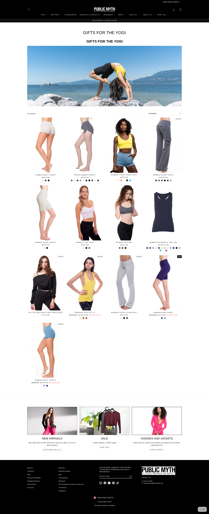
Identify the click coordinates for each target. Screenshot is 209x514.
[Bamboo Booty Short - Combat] (46, 180)
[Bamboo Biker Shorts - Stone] (44, 248)
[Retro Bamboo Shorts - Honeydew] (83, 180)
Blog (60, 474)
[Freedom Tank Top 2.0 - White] (89, 318)
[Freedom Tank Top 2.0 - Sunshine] (80, 318)
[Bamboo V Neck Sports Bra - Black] (127, 180)
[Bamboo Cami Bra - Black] (126, 248)
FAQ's (29, 474)
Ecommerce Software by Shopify (104, 505)
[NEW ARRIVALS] (52, 421)
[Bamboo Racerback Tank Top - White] (163, 250)
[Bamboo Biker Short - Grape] (162, 318)
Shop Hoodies (156, 450)
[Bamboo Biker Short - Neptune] (165, 318)
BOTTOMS (55, 15)
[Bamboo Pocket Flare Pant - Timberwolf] (121, 318)
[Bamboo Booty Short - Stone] (43, 180)
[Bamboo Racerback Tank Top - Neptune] (171, 248)
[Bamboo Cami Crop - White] (80, 248)
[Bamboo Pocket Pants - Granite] (168, 180)
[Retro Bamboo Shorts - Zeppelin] (72, 180)
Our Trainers (62, 487)
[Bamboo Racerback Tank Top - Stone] (156, 248)
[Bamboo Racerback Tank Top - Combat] (150, 248)
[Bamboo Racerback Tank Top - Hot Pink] (180, 248)
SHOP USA (162, 15)
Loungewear (70, 15)
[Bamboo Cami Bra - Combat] (123, 248)
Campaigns (62, 491)
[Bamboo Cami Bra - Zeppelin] (120, 248)
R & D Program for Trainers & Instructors (71, 484)
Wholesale (62, 481)
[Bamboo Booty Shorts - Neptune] (44, 386)
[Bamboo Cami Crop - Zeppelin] (89, 248)
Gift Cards (62, 468)
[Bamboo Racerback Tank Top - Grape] (159, 248)
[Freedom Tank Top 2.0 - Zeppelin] (83, 318)
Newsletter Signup (64, 471)
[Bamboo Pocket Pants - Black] (165, 180)
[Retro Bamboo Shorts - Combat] (92, 180)
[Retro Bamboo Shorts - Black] (89, 180)
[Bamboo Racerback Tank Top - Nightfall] (174, 248)
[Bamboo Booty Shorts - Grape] (47, 386)
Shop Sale (104, 447)
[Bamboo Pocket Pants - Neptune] (171, 180)
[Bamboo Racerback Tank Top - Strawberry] (166, 250)
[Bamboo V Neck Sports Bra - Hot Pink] (121, 180)
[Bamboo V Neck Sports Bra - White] (124, 180)
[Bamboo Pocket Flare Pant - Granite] (127, 318)
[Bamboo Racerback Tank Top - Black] (177, 248)
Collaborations (63, 478)
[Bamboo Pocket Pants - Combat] (162, 180)
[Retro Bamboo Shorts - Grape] (78, 180)
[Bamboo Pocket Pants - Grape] (156, 180)
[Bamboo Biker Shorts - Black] (47, 248)
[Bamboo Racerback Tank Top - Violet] (153, 248)
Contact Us (30, 471)
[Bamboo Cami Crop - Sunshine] (83, 248)
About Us (30, 468)
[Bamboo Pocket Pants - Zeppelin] (159, 180)
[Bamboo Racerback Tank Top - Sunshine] (162, 248)
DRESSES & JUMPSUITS (90, 15)
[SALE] (105, 421)
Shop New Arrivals (52, 450)
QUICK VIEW (46, 170)
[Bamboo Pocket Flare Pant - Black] (124, 318)
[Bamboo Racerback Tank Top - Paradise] (160, 250)
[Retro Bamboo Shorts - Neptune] (80, 180)
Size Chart (30, 487)
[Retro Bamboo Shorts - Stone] (75, 180)
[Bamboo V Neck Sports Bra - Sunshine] (118, 180)
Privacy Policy (31, 484)
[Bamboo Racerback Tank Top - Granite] (147, 248)
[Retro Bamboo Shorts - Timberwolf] (95, 180)
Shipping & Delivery (33, 481)
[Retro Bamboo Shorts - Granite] (98, 180)
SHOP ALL (133, 15)
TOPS (43, 15)
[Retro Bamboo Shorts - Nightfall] (86, 180)
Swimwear (108, 15)
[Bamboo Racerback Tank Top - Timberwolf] (168, 248)
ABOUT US (147, 15)
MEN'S (121, 15)
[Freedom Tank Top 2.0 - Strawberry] (86, 318)
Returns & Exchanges (34, 478)
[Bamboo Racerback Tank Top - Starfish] (165, 248)
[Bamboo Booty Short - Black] (49, 180)
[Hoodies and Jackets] (157, 421)
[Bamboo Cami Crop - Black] (86, 248)
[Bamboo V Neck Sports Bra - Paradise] (130, 180)
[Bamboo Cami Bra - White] (128, 248)
